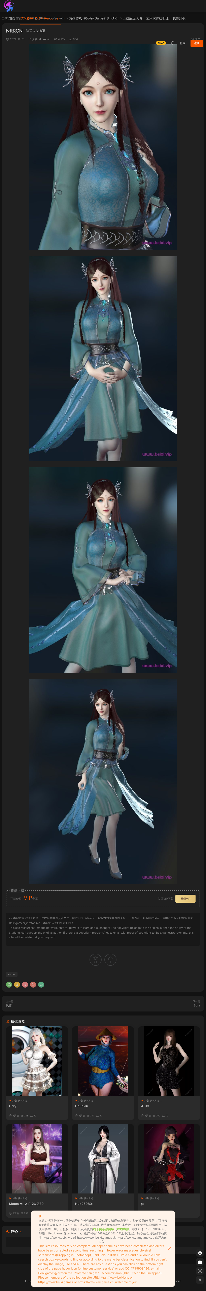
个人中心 (15, 31)
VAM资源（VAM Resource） (41, 18)
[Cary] (37, 1061)
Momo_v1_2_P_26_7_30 (26, 1204)
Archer (11, 974)
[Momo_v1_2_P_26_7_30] (37, 1158)
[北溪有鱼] (9, 6)
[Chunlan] (103, 1061)
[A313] (169, 1061)
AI (113, 18)
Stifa (197, 1005)
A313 (145, 1106)
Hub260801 (84, 1204)
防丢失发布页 (35, 31)
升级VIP (185, 898)
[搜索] (173, 43)
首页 (12, 18)
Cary (12, 1106)
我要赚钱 (179, 18)
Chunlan (81, 1106)
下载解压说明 (132, 18)
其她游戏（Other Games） (88, 18)
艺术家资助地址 (157, 18)
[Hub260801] (103, 1158)
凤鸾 (9, 1005)
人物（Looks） (20, 1100)
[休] (169, 1158)
